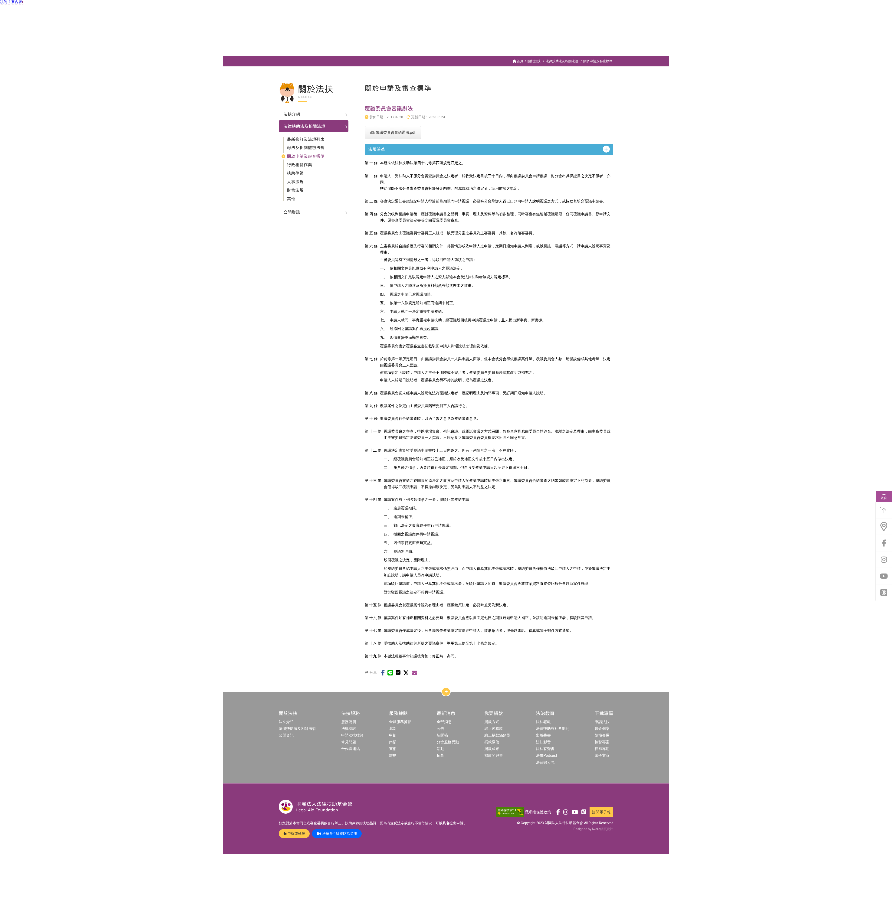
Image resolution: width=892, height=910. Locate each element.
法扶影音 (543, 742)
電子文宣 (602, 755)
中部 (393, 735)
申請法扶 (602, 722)
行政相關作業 (299, 165)
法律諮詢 (348, 728)
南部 (393, 742)
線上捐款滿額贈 (497, 735)
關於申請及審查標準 (598, 61)
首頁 (520, 61)
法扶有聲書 (545, 749)
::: (224, 57)
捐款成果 (491, 749)
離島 (393, 755)
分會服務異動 (448, 742)
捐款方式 (491, 722)
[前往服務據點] (884, 527)
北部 (393, 728)
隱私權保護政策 (538, 812)
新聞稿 (442, 735)
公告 (440, 728)
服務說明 (348, 722)
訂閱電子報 (601, 812)
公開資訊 (286, 735)
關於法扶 (534, 61)
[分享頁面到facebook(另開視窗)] (383, 672)
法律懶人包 (545, 762)
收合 (884, 498)
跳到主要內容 (11, 2)
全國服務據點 (400, 722)
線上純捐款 (493, 728)
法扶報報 (543, 722)
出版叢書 (543, 735)
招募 (440, 755)
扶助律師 (295, 173)
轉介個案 (602, 728)
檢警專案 (602, 742)
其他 (291, 199)
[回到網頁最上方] (884, 510)
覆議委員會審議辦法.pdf (396, 132)
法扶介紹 (286, 722)
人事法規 (295, 182)
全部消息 (444, 722)
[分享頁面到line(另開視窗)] (390, 672)
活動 (440, 749)
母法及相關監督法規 (306, 148)
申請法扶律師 (352, 735)
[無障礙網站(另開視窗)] (510, 812)
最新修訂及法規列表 (306, 139)
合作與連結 (350, 749)
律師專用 (602, 749)
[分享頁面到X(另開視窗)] (406, 672)
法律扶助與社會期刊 (552, 728)
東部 (393, 749)
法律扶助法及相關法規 (562, 61)
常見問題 (348, 742)
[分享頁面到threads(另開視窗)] (398, 672)
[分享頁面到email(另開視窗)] (414, 672)
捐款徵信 (491, 742)
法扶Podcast (546, 755)
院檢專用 (602, 735)
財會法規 (295, 190)
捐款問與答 (493, 755)
